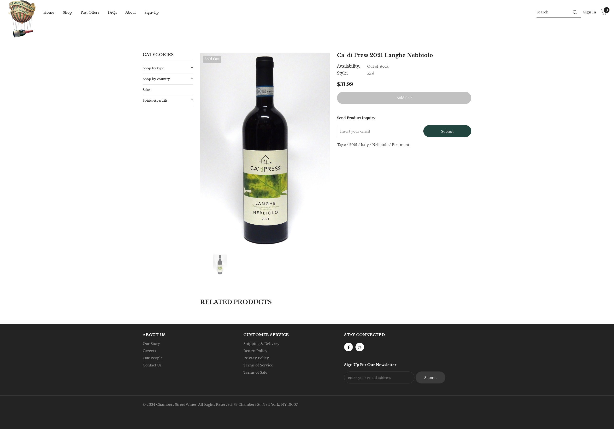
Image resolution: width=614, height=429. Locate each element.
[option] (265, 150)
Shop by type (153, 68)
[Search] (575, 11)
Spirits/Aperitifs (155, 101)
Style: (342, 73)
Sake (146, 90)
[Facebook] (348, 347)
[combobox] (553, 11)
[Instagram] (359, 347)
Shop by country (156, 79)
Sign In (589, 12)
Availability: (348, 66)
